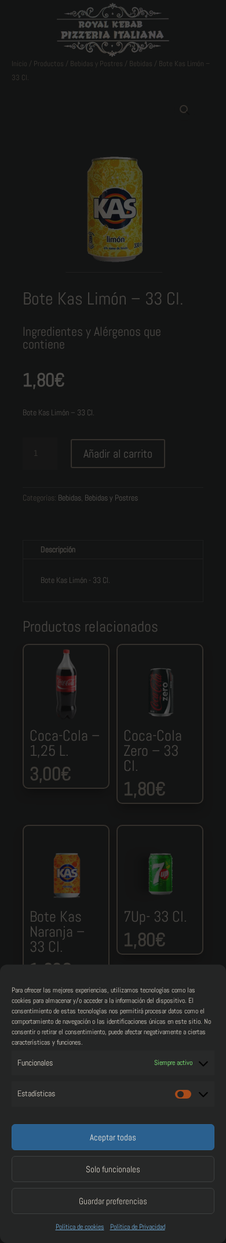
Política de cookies (80, 1226)
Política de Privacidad (137, 1226)
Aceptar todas (113, 1137)
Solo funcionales (113, 1169)
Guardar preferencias (113, 1200)
